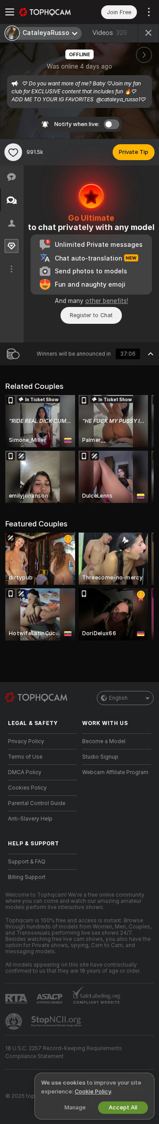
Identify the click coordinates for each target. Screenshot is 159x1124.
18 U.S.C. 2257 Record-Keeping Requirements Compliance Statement (63, 1052)
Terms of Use (25, 757)
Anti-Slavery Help (30, 819)
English (118, 698)
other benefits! (106, 300)
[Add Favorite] (13, 152)
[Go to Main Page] (49, 12)
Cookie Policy (93, 1091)
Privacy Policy (26, 741)
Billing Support (26, 877)
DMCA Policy (25, 772)
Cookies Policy (27, 788)
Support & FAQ (26, 862)
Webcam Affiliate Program (115, 772)
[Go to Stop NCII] (57, 1021)
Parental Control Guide (36, 803)
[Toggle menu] (9, 12)
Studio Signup (100, 757)
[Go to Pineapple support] (14, 1021)
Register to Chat (91, 315)
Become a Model (103, 741)
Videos (109, 33)
